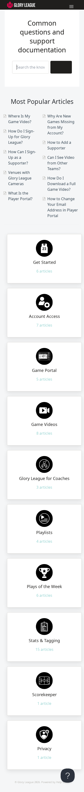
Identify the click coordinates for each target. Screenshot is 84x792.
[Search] (61, 67)
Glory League (26, 782)
